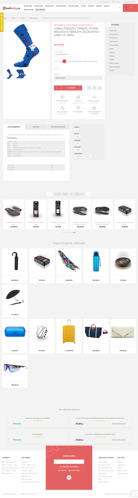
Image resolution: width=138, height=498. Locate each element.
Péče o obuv (102, 473)
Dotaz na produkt (58, 127)
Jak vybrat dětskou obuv (106, 470)
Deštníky (111, 56)
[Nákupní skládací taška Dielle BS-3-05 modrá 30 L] (96, 336)
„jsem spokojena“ (37, 434)
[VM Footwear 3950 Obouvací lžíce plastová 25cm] (124, 214)
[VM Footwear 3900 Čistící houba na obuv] (35, 214)
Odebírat (64, 470)
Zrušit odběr (75, 470)
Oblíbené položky (122, 473)
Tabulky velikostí (103, 482)
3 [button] (70, 232)
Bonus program (62, 110)
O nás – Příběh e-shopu (28, 465)
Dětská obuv (113, 30)
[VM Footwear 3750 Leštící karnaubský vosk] (123, 265)
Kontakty (24, 462)
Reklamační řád (26, 476)
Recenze (36, 127)
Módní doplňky (114, 63)
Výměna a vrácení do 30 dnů (30, 482)
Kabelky (111, 59)
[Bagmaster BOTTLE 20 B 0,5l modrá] (96, 265)
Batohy (111, 49)
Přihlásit (118, 2)
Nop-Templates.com (32, 494)
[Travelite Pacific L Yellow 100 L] (69, 336)
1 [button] (63, 232)
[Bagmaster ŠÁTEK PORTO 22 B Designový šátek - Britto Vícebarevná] (69, 265)
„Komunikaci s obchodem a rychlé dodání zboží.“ (100, 434)
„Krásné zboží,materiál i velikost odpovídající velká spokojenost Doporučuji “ (100, 418)
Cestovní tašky (113, 45)
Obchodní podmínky (27, 468)
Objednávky (121, 465)
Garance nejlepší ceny (89, 88)
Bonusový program (104, 465)
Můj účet (120, 462)
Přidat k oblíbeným (94, 88)
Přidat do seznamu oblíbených (16, 216)
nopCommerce (13, 494)
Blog (99, 479)
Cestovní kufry (113, 41)
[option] (14, 215)
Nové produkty (103, 462)
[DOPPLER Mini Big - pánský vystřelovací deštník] (15, 265)
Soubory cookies (26, 470)
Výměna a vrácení (62, 99)
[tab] (14, 127)
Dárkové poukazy (114, 67)
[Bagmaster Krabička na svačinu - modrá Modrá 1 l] (15, 336)
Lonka (61, 52)
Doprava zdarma (94, 99)
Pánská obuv (113, 38)
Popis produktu (14, 127)
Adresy (119, 468)
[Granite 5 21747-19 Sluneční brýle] (15, 371)
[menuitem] (30, 462)
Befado (111, 70)
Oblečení (112, 52)
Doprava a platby (26, 479)
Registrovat (106, 2)
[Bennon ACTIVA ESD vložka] (102, 214)
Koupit (11, 216)
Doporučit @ (100, 88)
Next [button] (88, 194)
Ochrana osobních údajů (29, 473)
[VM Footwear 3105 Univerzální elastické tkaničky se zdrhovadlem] (42, 336)
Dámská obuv (113, 34)
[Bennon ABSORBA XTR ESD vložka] (80, 214)
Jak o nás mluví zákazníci (69, 409)
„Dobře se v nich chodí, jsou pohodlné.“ (37, 418)
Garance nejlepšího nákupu (78, 99)
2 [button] (67, 232)
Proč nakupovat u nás (105, 476)
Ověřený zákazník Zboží (119, 423)
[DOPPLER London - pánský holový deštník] (15, 301)
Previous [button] (49, 194)
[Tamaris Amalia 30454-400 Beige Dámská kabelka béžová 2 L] (123, 336)
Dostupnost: (57, 61)
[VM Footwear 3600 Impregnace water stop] (58, 214)
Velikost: (57, 74)
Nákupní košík (121, 470)
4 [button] (74, 232)
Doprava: (56, 68)
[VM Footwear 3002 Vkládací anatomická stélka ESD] (13, 214)
